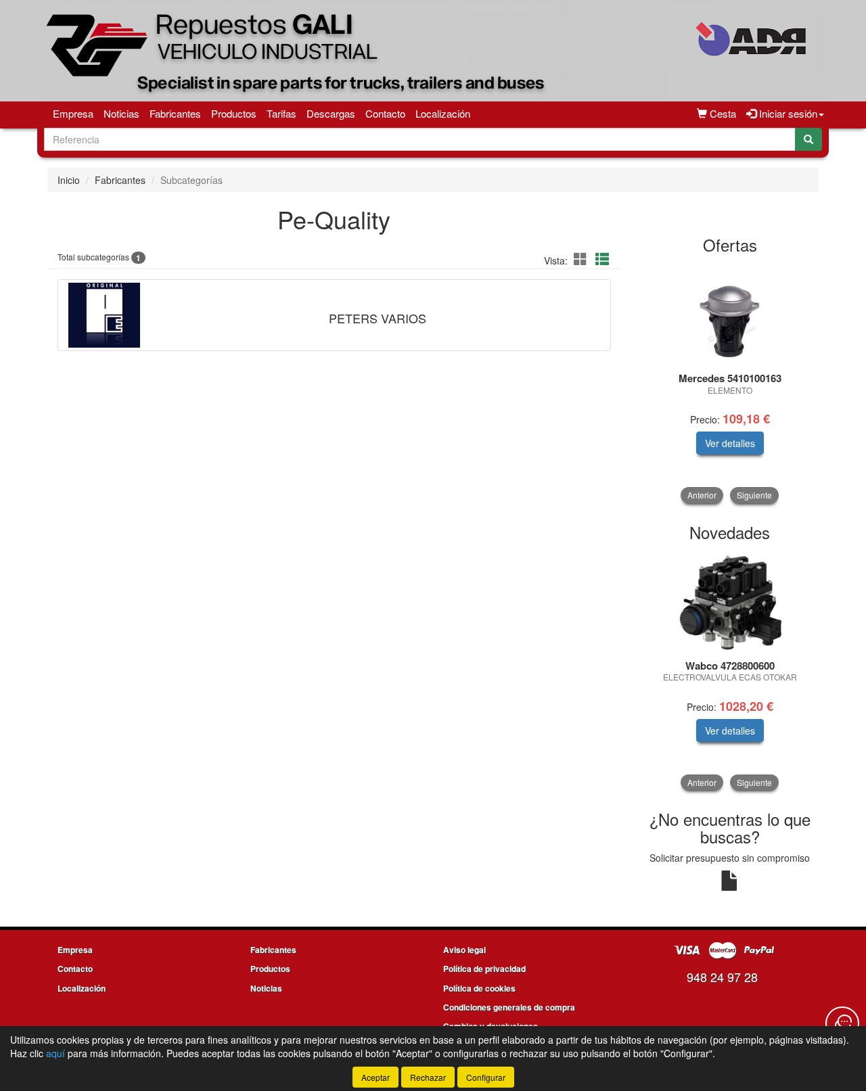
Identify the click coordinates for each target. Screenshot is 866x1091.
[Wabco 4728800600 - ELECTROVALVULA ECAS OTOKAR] (730, 601)
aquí (55, 1053)
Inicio (69, 180)
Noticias (121, 113)
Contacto (385, 113)
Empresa (73, 113)
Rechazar (428, 1077)
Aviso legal (464, 950)
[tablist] (730, 383)
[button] (582, 259)
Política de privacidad (484, 968)
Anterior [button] (701, 495)
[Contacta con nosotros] (842, 1023)
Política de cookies (479, 988)
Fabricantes (175, 113)
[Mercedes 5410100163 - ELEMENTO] (730, 314)
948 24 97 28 (722, 976)
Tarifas (281, 113)
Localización (442, 113)
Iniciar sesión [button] (786, 113)
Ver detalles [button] (730, 443)
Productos (233, 113)
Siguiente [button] (754, 495)
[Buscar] (808, 139)
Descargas (330, 113)
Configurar (485, 1077)
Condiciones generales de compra (509, 1007)
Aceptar (375, 1077)
